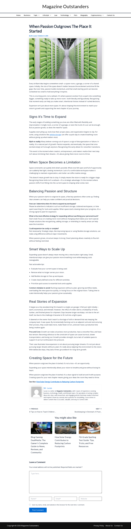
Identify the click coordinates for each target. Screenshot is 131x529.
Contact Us (111, 15)
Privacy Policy (99, 526)
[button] (38, 15)
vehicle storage (55, 134)
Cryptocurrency (96, 15)
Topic (35, 15)
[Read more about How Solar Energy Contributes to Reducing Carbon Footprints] (65, 428)
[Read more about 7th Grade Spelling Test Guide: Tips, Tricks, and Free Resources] (89, 428)
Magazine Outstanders (65, 6)
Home (18, 15)
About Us (109, 526)
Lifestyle (46, 15)
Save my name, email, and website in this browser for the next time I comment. (58, 505)
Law (55, 15)
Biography (84, 15)
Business (27, 15)
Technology (64, 15)
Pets (75, 15)
